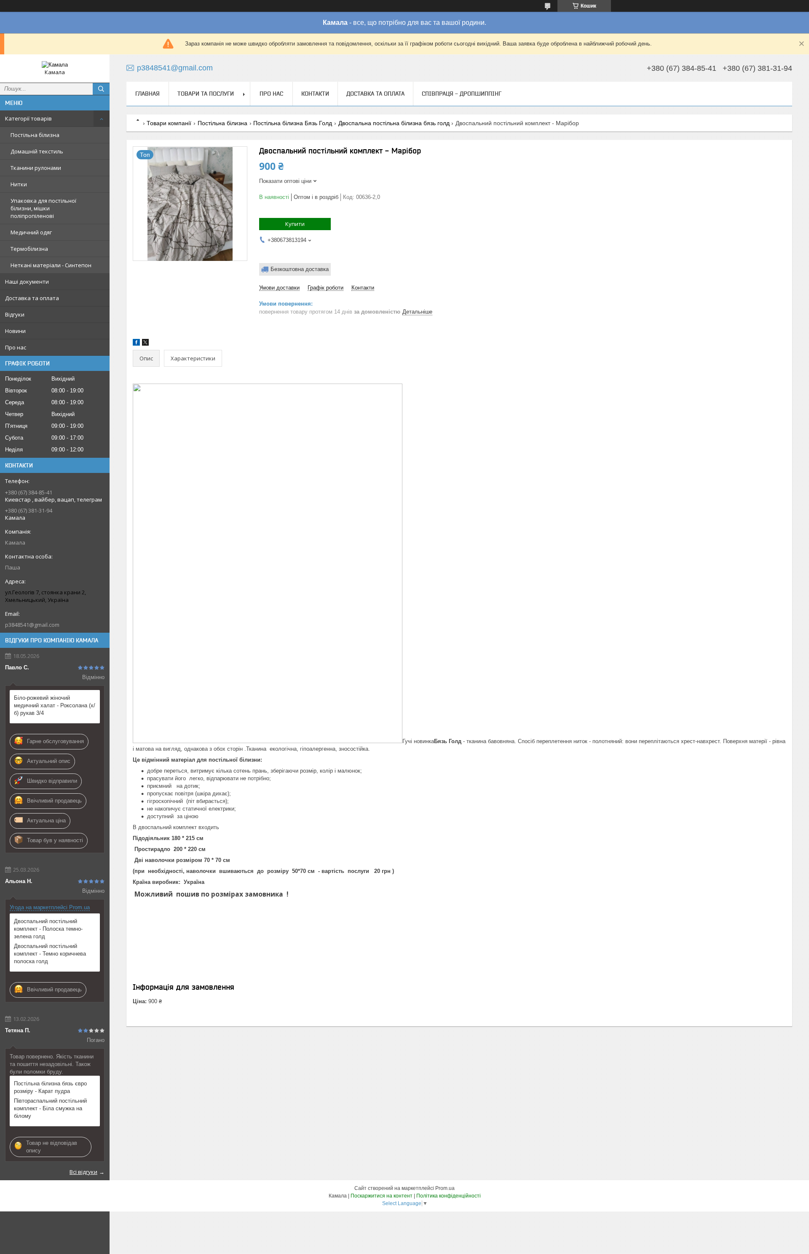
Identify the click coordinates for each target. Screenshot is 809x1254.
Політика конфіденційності (448, 1196)
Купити (295, 224)
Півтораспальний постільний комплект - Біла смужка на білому (50, 1108)
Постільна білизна (35, 135)
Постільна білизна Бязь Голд (292, 123)
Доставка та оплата (32, 298)
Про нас (15, 347)
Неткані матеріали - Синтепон (51, 265)
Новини (15, 331)
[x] (145, 344)
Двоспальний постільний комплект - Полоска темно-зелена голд (48, 929)
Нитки (19, 184)
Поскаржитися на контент (382, 1196)
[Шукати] (101, 89)
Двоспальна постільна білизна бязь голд (394, 123)
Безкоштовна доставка (300, 269)
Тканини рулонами (36, 168)
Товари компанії (169, 123)
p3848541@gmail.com (32, 624)
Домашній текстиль (37, 151)
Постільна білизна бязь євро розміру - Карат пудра (50, 1087)
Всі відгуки (83, 1172)
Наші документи (27, 281)
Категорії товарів (28, 118)
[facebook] (136, 344)
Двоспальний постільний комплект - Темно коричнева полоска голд (50, 953)
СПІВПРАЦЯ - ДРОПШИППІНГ (461, 93)
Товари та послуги (205, 93)
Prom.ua (445, 1188)
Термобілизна (29, 248)
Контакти (315, 93)
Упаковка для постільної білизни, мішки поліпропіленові (43, 208)
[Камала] (54, 65)
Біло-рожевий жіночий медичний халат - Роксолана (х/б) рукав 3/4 (54, 705)
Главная (147, 93)
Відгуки (14, 314)
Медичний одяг (31, 232)
